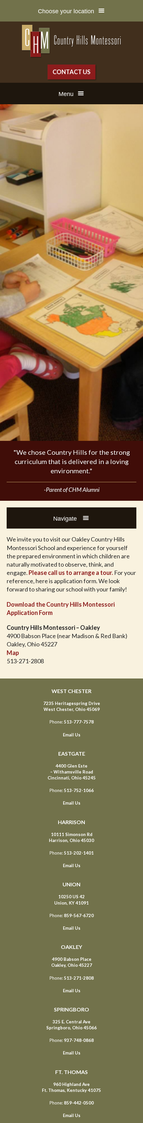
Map (13, 652)
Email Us (71, 734)
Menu (66, 94)
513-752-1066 (79, 790)
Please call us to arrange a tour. (71, 572)
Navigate (65, 518)
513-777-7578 (79, 722)
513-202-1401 (79, 853)
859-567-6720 (79, 915)
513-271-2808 (79, 978)
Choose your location (66, 11)
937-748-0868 (79, 1040)
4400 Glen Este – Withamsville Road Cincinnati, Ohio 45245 (72, 771)
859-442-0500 (79, 1102)
